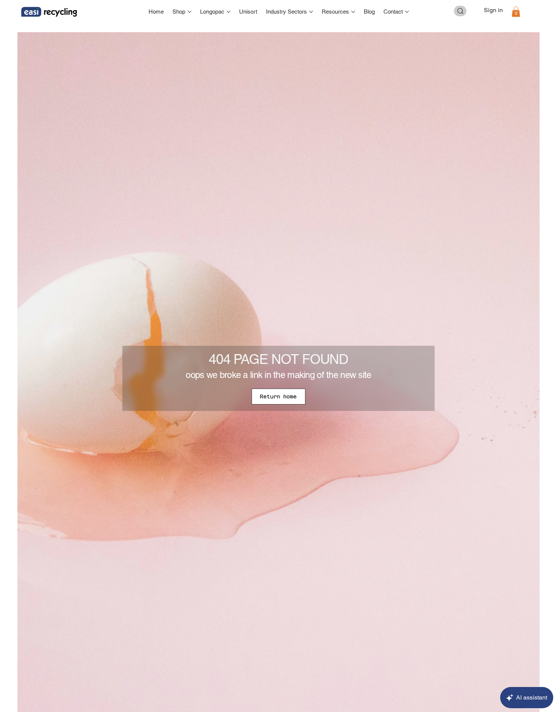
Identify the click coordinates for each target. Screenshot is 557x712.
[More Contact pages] (407, 12)
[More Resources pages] (353, 12)
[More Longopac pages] (228, 12)
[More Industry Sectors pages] (311, 12)
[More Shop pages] (189, 12)
